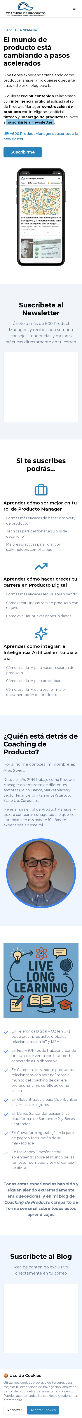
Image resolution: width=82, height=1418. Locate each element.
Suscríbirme (22, 152)
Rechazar (14, 1410)
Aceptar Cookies (43, 1410)
